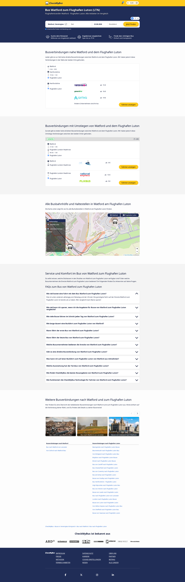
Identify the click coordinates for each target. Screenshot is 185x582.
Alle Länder (114, 563)
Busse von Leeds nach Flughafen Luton (105, 492)
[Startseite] (54, 3)
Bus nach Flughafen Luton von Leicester (105, 496)
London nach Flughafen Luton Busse (104, 499)
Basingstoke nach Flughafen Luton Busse (105, 447)
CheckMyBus (49, 526)
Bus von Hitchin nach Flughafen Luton (105, 489)
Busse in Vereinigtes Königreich (65, 526)
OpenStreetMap (128, 255)
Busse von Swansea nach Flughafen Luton (106, 513)
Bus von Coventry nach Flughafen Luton (105, 471)
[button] (115, 221)
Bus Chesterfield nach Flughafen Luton (105, 468)
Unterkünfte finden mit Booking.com (59, 29)
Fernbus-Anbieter (63, 563)
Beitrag (112, 559)
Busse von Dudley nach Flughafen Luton (105, 478)
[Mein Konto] (122, 3)
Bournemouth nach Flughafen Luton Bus (105, 450)
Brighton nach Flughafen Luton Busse (104, 457)
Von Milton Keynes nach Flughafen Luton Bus (107, 506)
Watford (115, 215)
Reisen (85, 563)
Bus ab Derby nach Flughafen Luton (104, 475)
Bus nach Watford (82, 526)
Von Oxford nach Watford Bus (56, 450)
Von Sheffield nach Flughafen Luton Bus (105, 509)
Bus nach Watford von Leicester (56, 447)
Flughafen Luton (130, 215)
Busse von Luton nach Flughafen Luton (105, 503)
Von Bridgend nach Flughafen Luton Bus (105, 454)
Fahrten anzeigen (129, 104)
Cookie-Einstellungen (91, 559)
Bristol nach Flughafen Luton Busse (104, 461)
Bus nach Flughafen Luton (98, 526)
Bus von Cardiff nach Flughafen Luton (104, 464)
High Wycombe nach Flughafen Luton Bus (106, 485)
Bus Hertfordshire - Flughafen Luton (104, 482)
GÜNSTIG (51, 139)
